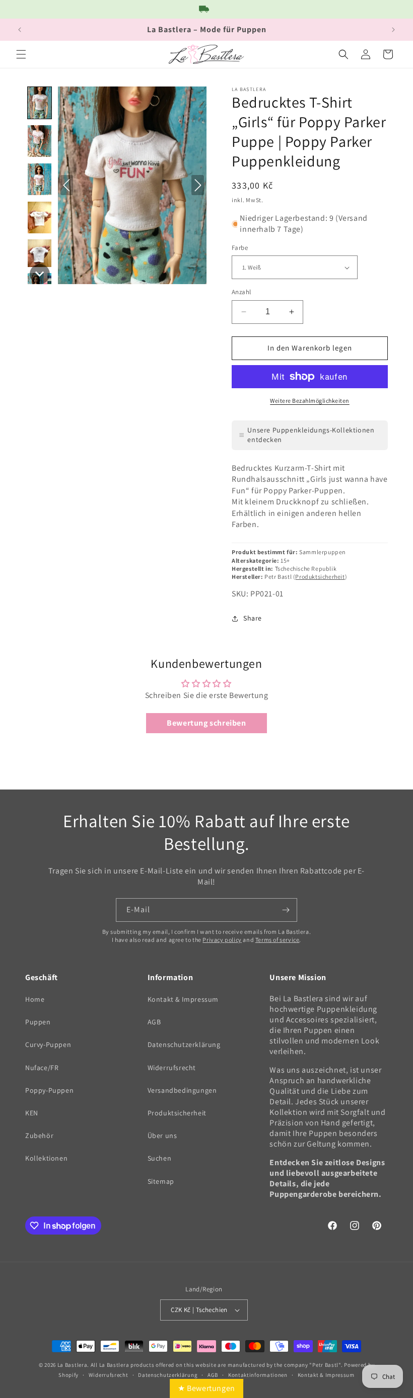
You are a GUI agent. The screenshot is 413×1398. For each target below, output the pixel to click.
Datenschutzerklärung (184, 1044)
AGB (154, 1021)
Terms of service (277, 939)
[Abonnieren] (285, 910)
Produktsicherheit (320, 576)
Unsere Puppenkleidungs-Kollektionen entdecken (310, 435)
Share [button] (252, 618)
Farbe (240, 247)
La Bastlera (72, 1364)
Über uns (162, 1135)
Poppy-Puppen (49, 1090)
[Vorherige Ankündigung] (20, 30)
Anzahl (241, 292)
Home (34, 999)
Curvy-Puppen (48, 1044)
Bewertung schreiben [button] (206, 723)
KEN (31, 1112)
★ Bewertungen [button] (206, 1388)
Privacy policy (221, 939)
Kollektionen (46, 1158)
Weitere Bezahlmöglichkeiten (310, 400)
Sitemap (161, 1181)
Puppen (38, 1021)
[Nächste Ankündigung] (393, 30)
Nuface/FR (41, 1067)
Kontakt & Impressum (183, 999)
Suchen (160, 1158)
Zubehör (39, 1135)
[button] (21, 54)
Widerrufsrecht (172, 1067)
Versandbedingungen (182, 1090)
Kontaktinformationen (258, 1374)
